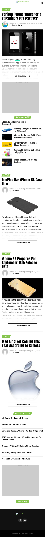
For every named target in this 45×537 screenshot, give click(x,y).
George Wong (17, 25)
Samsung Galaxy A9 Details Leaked (17, 452)
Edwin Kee (15, 190)
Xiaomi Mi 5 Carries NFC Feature (16, 459)
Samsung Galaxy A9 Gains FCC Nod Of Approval (22, 431)
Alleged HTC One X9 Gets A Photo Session (20, 446)
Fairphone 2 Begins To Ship (14, 424)
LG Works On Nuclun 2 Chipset (15, 418)
